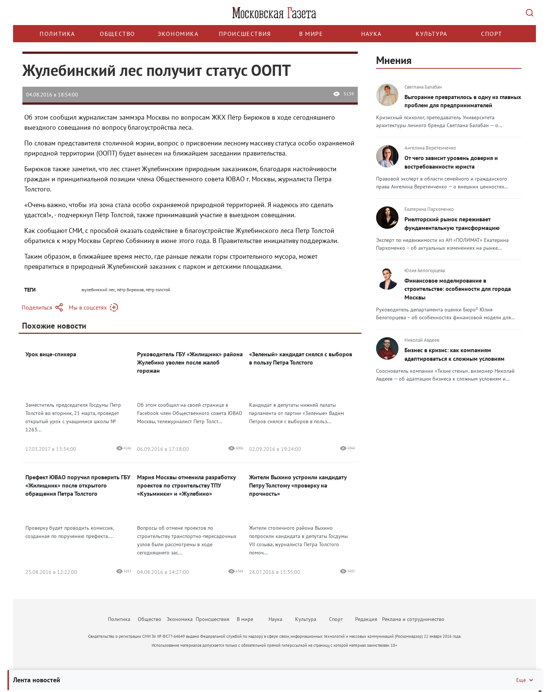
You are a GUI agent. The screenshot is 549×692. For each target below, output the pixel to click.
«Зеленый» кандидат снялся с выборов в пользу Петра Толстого (300, 358)
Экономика (178, 33)
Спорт (491, 33)
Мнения (394, 60)
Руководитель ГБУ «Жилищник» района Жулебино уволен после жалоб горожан (190, 362)
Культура (431, 33)
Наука (371, 33)
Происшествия (245, 33)
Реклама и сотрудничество (413, 619)
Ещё (521, 680)
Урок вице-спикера (50, 354)
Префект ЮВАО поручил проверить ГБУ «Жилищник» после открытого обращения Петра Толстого (77, 485)
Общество (117, 33)
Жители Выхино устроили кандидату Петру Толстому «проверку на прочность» (298, 485)
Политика (57, 33)
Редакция (366, 619)
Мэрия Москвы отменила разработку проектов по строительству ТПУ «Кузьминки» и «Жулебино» (186, 485)
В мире (311, 33)
